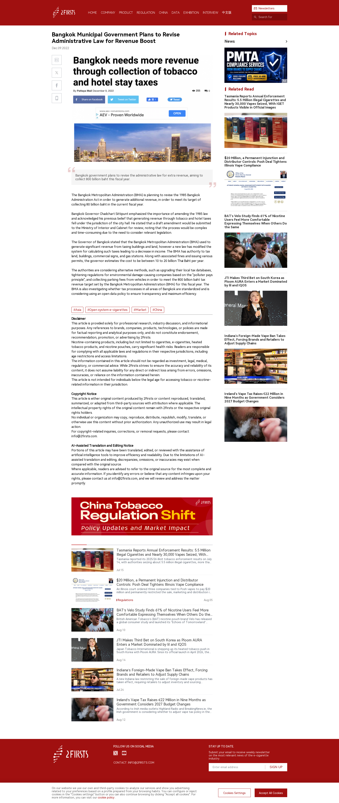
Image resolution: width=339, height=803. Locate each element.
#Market (140, 310)
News (229, 41)
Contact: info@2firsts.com (133, 762)
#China (157, 310)
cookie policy (106, 797)
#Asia (77, 310)
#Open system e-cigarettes (107, 310)
